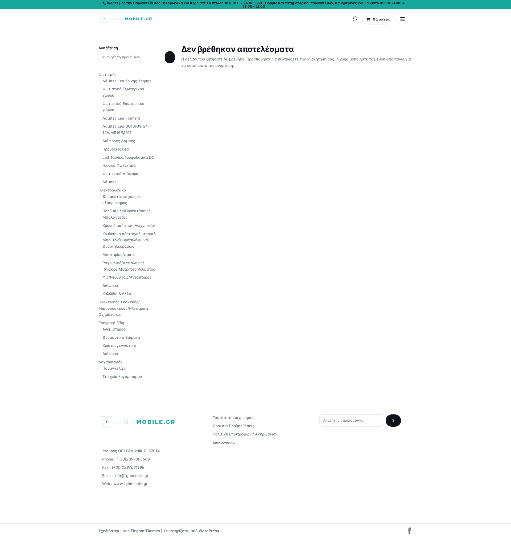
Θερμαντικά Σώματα (121, 337)
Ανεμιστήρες (113, 329)
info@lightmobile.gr (131, 475)
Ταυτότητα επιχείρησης (233, 417)
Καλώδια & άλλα (116, 293)
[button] (354, 19)
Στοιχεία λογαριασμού (122, 376)
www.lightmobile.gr (130, 483)
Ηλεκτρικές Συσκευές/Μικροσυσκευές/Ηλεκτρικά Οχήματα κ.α (123, 308)
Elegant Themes (145, 530)
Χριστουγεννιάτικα (119, 345)
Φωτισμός (107, 74)
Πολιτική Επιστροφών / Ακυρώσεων (245, 434)
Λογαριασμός (110, 362)
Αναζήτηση (108, 48)
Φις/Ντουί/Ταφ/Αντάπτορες (126, 277)
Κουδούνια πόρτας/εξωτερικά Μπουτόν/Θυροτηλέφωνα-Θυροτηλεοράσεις (129, 240)
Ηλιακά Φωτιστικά (119, 165)
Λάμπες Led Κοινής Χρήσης (126, 81)
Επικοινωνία (224, 442)
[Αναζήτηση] (170, 57)
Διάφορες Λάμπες (118, 140)
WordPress (209, 530)
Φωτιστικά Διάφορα (120, 173)
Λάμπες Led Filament (121, 118)
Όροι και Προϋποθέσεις (233, 425)
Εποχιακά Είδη (111, 322)
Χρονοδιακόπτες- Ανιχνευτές (128, 225)
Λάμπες (109, 182)
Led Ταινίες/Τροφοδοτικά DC (128, 157)
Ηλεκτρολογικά (112, 190)
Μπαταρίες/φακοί (118, 254)
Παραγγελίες (114, 368)
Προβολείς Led (115, 149)
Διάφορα (110, 285)
